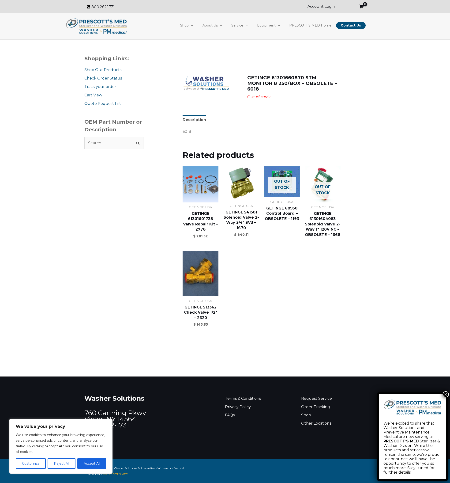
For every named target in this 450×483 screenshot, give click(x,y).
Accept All (92, 463)
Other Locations (316, 423)
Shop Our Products (102, 70)
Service (237, 25)
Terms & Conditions (243, 398)
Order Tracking (315, 407)
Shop (184, 25)
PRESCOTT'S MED (115, 474)
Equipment (266, 25)
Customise (31, 463)
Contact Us (351, 25)
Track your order (100, 86)
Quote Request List (102, 103)
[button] (191, 25)
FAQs (230, 415)
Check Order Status (103, 78)
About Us (210, 25)
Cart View (93, 95)
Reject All (61, 463)
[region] (60, 446)
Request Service (316, 398)
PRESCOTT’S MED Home (310, 25)
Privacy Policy (238, 407)
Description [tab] (194, 120)
